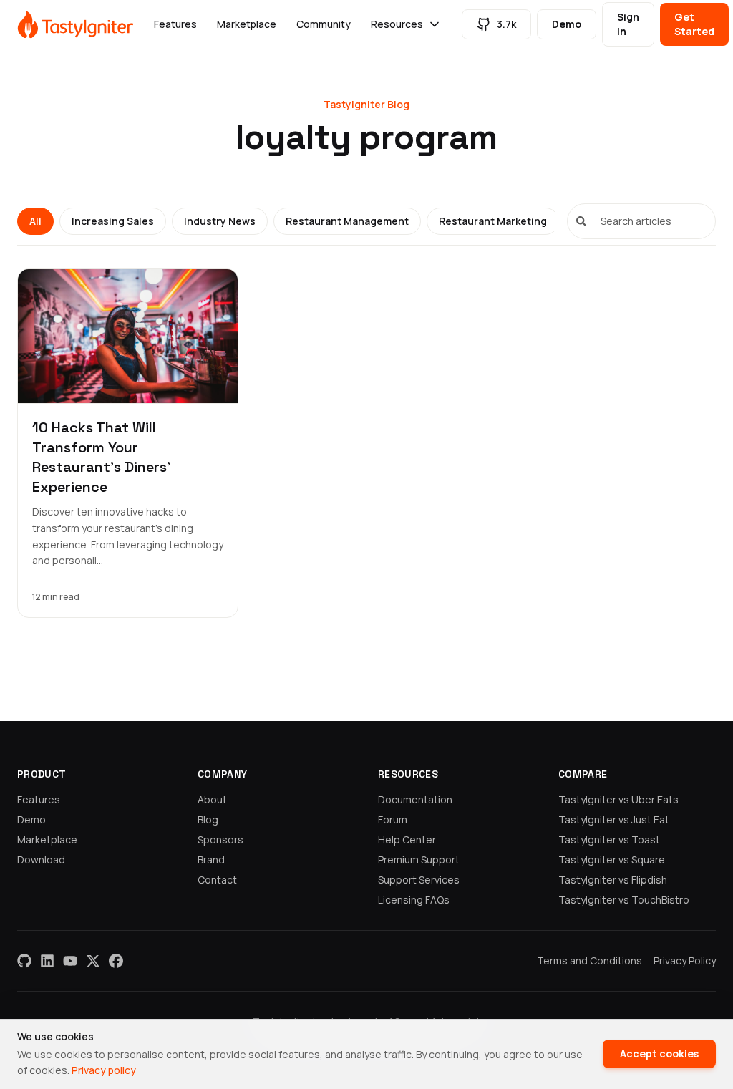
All (35, 221)
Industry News (220, 221)
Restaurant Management (347, 221)
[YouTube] (70, 961)
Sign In (628, 24)
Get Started (694, 24)
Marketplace (246, 24)
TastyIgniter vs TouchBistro (623, 899)
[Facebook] (116, 961)
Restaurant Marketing (493, 221)
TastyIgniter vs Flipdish (612, 879)
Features (175, 24)
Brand (211, 859)
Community (323, 24)
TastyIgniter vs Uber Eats (618, 799)
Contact (217, 879)
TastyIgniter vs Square (611, 859)
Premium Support (419, 859)
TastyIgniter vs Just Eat (613, 819)
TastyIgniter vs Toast (609, 839)
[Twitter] (93, 961)
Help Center (407, 839)
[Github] (24, 961)
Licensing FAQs (414, 899)
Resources (397, 24)
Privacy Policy (685, 960)
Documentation (415, 799)
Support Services (419, 879)
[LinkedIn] (47, 961)
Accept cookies (659, 1053)
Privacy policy (104, 1070)
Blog (208, 819)
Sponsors (220, 839)
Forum (392, 819)
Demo (566, 24)
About (212, 799)
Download (41, 859)
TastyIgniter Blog (366, 104)
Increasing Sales (113, 221)
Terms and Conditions (589, 960)
